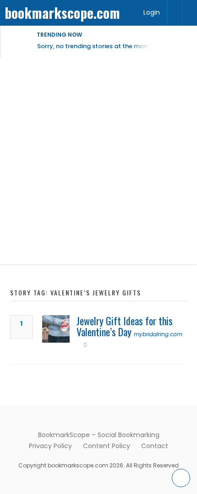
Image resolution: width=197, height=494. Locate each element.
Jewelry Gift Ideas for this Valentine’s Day (125, 326)
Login (151, 12)
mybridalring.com (158, 334)
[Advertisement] (98, 161)
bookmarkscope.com (62, 12)
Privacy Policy (50, 446)
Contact (154, 446)
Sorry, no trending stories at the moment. (99, 46)
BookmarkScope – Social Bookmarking (98, 435)
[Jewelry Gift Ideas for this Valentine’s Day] (56, 329)
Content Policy (106, 446)
